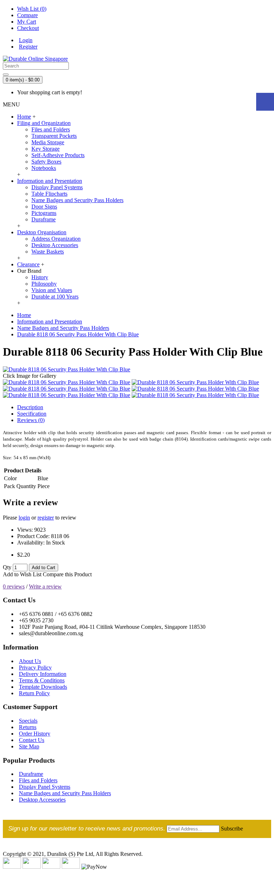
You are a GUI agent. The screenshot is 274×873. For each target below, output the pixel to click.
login (24, 518)
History (39, 277)
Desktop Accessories (54, 245)
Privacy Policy (35, 667)
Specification (31, 414)
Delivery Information (42, 674)
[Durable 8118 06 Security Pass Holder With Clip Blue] (66, 369)
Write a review (45, 586)
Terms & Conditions (42, 680)
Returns (27, 727)
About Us (30, 661)
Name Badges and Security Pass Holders (77, 200)
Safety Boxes (46, 162)
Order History (34, 734)
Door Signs (44, 207)
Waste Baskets (47, 252)
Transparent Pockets (54, 136)
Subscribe (232, 829)
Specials (28, 721)
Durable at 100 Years (54, 296)
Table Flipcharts (49, 194)
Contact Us (31, 740)
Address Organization (56, 239)
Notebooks (43, 168)
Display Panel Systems (57, 187)
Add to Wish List (22, 574)
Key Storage (45, 149)
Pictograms (43, 213)
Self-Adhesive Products (58, 155)
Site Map (29, 746)
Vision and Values (51, 290)
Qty (7, 567)
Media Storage (47, 142)
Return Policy (34, 693)
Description (30, 407)
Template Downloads (43, 687)
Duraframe (43, 219)
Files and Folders (50, 129)
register (45, 518)
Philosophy (44, 284)
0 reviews (14, 586)
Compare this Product (67, 574)
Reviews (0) (31, 420)
